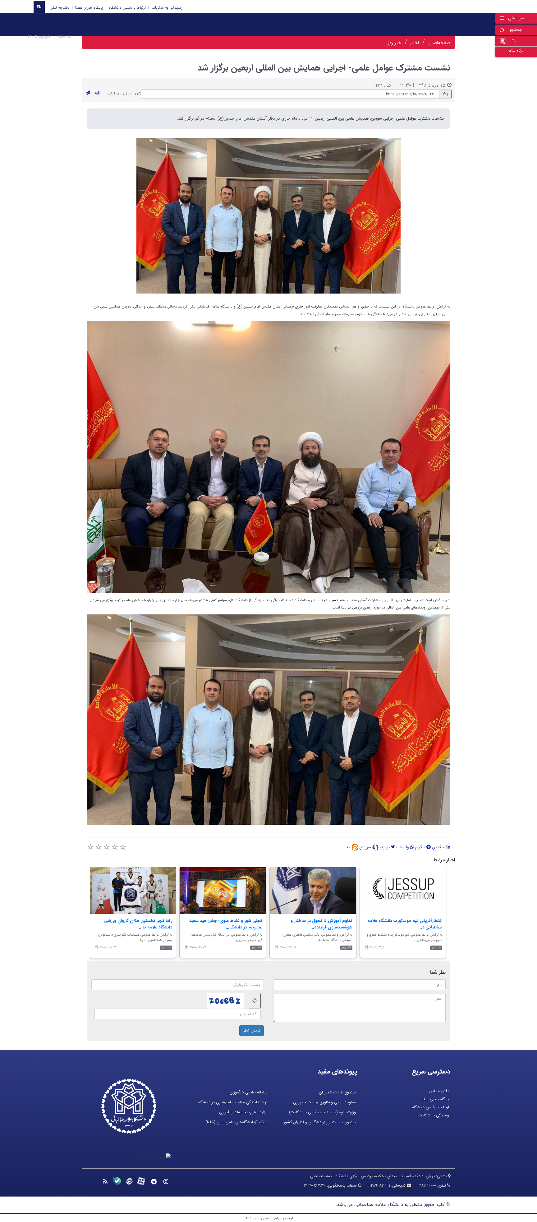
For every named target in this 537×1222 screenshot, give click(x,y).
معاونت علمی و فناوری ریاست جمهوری (324, 1102)
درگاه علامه (515, 50)
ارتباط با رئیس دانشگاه (127, 7)
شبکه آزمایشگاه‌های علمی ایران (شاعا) (236, 1122)
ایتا (349, 847)
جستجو (515, 29)
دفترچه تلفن (59, 7)
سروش (365, 847)
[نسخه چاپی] (97, 92)
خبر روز (394, 43)
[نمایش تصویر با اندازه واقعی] (269, 215)
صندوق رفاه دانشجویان (337, 1092)
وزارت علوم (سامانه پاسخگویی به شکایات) (322, 1112)
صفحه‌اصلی (439, 43)
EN (39, 7)
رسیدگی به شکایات (167, 7)
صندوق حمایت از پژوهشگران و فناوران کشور (320, 1122)
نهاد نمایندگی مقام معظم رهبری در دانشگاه (232, 1102)
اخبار (414, 43)
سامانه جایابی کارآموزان (248, 1092)
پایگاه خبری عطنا (89, 7)
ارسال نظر (251, 1030)
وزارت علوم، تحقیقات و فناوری (243, 1112)
